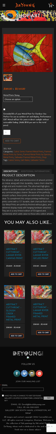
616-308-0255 (33, 407)
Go (48, 398)
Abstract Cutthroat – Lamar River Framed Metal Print (41, 310)
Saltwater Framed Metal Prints (28, 157)
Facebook (16, 373)
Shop (44, 157)
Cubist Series (14, 160)
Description (10, 171)
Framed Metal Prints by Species (37, 154)
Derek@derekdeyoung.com (33, 405)
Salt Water (25, 160)
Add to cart (12, 141)
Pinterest (39, 373)
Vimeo (24, 373)
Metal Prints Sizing (11, 95)
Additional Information (35, 171)
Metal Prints (8, 157)
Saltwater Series (38, 160)
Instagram (31, 373)
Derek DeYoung (25, 5)
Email (5, 385)
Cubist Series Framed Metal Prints (28, 151)
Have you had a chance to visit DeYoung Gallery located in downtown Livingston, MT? (23, 398)
